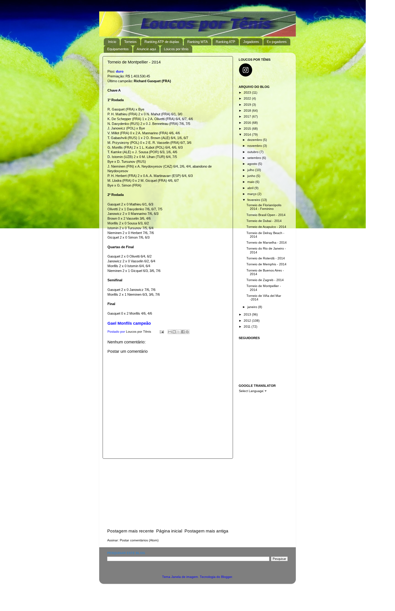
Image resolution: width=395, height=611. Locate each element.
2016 (248, 122)
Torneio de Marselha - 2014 (266, 242)
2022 (248, 98)
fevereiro (254, 200)
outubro (253, 152)
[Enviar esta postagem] (161, 331)
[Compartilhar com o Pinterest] (187, 331)
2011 (247, 326)
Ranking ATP (225, 42)
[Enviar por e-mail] (170, 331)
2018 (248, 110)
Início (112, 42)
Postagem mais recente (130, 531)
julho (251, 170)
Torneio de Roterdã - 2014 (265, 258)
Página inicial (169, 531)
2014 (248, 134)
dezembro (255, 140)
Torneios (130, 42)
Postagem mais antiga (206, 531)
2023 (248, 92)
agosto (252, 164)
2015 (248, 128)
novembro (255, 145)
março (252, 194)
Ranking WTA (197, 42)
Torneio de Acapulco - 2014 (266, 227)
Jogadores (251, 42)
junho (251, 176)
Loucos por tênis (176, 49)
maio (251, 182)
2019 (248, 104)
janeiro (252, 307)
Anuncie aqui (146, 49)
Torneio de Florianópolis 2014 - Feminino (263, 207)
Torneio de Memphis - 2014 (266, 264)
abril (250, 188)
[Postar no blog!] (174, 331)
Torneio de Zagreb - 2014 (265, 280)
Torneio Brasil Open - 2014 (266, 215)
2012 (248, 320)
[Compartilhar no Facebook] (183, 331)
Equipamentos (118, 49)
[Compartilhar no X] (178, 331)
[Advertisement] (167, 493)
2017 (248, 116)
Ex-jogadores (277, 42)
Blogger (226, 577)
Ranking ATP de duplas (161, 42)
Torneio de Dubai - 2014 (264, 221)
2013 (248, 314)
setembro (254, 158)
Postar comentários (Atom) (139, 540)
